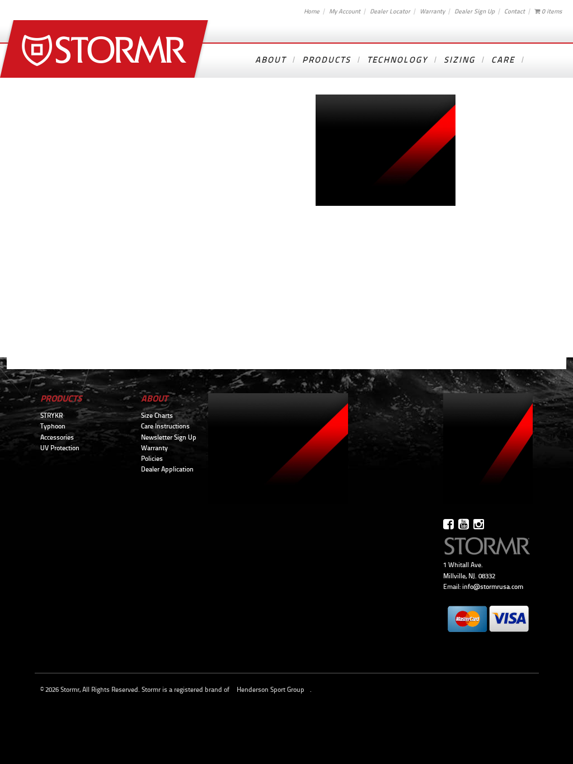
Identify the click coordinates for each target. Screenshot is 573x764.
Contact (514, 11)
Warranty (432, 11)
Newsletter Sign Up (168, 437)
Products (326, 60)
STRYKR (51, 415)
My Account (344, 11)
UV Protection (59, 448)
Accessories (57, 437)
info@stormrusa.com (492, 587)
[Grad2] (385, 202)
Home (312, 11)
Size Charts (157, 415)
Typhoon (52, 426)
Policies (152, 459)
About (270, 60)
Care (503, 60)
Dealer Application (167, 469)
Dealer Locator (390, 11)
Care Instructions (165, 426)
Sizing (459, 60)
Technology (397, 60)
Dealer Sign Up (474, 11)
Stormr (105, 49)
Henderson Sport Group (270, 690)
